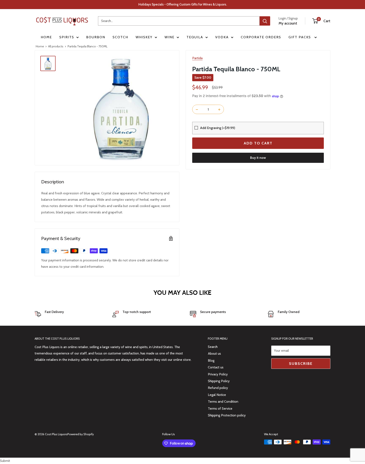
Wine (169, 37)
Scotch (120, 37)
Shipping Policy (219, 381)
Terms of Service (220, 408)
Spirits (66, 37)
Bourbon (95, 37)
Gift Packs (300, 37)
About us (214, 353)
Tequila (195, 37)
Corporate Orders (261, 37)
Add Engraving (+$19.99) (217, 128)
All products (55, 46)
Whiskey (144, 37)
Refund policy (218, 388)
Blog (211, 360)
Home (46, 37)
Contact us (215, 367)
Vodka (222, 37)
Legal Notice (217, 395)
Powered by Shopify (80, 434)
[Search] (265, 21)
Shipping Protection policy (227, 415)
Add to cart (258, 143)
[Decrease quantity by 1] (196, 109)
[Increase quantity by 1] (219, 109)
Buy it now (258, 158)
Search (213, 347)
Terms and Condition (223, 401)
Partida (197, 58)
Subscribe (301, 363)
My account (288, 23)
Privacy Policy (218, 374)
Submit (5, 461)
